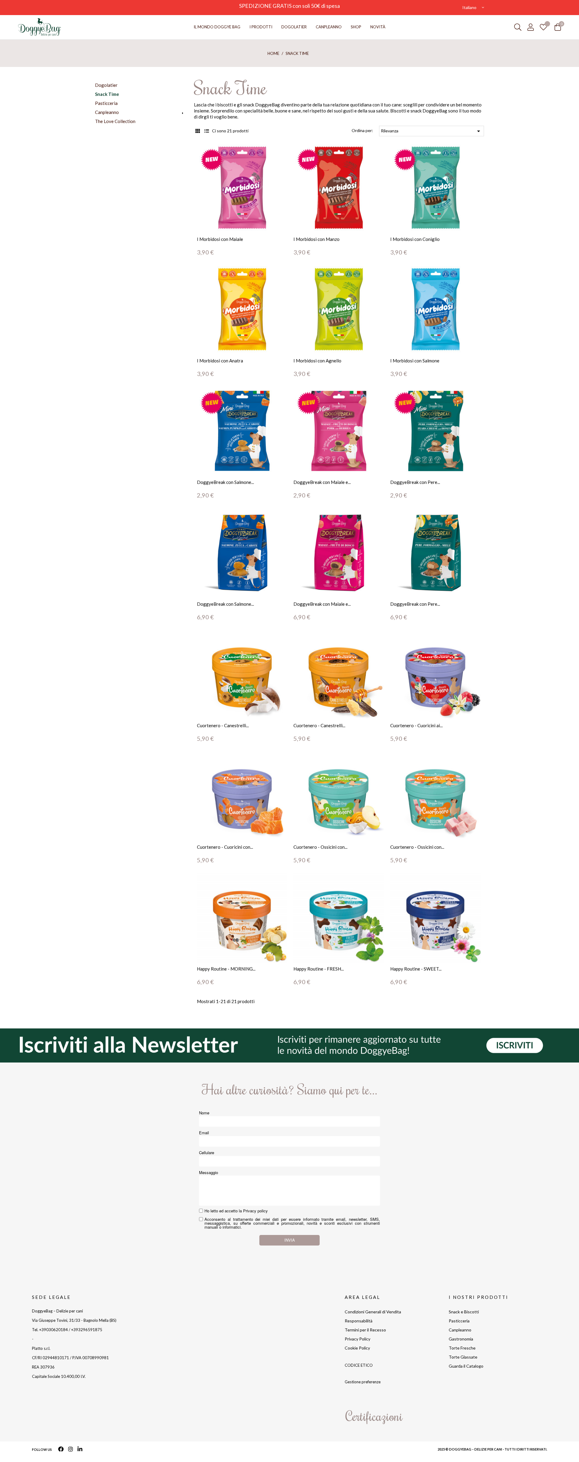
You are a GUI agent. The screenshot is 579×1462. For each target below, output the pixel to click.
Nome (204, 1113)
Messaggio (208, 1172)
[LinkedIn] (80, 1449)
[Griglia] (197, 131)
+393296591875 (86, 1329)
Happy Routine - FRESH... (318, 968)
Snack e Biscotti (464, 1311)
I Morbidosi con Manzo (316, 239)
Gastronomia (461, 1338)
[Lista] (206, 131)
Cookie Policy (357, 1347)
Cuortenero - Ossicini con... (320, 847)
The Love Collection (115, 121)
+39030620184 (53, 1329)
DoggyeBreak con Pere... (415, 482)
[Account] (530, 27)
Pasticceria (106, 103)
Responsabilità (358, 1320)
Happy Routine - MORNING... (226, 968)
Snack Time (107, 94)
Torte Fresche (462, 1347)
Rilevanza (431, 131)
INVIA (289, 1240)
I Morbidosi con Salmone (414, 360)
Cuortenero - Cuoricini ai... (416, 725)
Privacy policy (255, 1211)
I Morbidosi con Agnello (317, 360)
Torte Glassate (463, 1356)
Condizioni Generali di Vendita (373, 1311)
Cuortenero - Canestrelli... (223, 725)
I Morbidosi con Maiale (220, 239)
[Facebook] (61, 1449)
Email (204, 1132)
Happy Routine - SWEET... (415, 968)
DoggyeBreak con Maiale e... (322, 482)
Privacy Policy (357, 1338)
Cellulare (206, 1152)
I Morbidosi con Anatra (220, 360)
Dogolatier (106, 85)
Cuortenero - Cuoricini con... (225, 847)
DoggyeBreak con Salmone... (225, 482)
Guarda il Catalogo (466, 1366)
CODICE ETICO (359, 1365)
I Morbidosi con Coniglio (415, 239)
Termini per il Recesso (365, 1329)
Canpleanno (107, 112)
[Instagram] (70, 1449)
